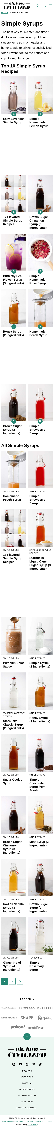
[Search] (44, 5)
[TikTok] (40, 1064)
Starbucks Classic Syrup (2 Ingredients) (13, 724)
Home (4, 12)
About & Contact (27, 1107)
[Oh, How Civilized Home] (16, 5)
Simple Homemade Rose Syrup (37, 279)
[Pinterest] (33, 1064)
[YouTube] (20, 1064)
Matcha (27, 1083)
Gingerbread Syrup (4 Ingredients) (12, 966)
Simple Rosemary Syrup (36, 966)
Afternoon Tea (27, 1095)
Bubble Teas (27, 1089)
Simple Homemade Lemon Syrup (38, 122)
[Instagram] (13, 1064)
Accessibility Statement (23, 1121)
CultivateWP (32, 1125)
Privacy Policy (7, 1121)
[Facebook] (27, 1064)
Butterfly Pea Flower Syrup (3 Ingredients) (13, 279)
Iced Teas (27, 1077)
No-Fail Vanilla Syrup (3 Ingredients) (13, 907)
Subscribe (27, 1101)
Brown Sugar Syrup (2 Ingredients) (12, 429)
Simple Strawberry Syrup (37, 429)
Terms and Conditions (43, 1121)
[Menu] (50, 5)
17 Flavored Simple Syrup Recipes (12, 220)
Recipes (27, 1071)
